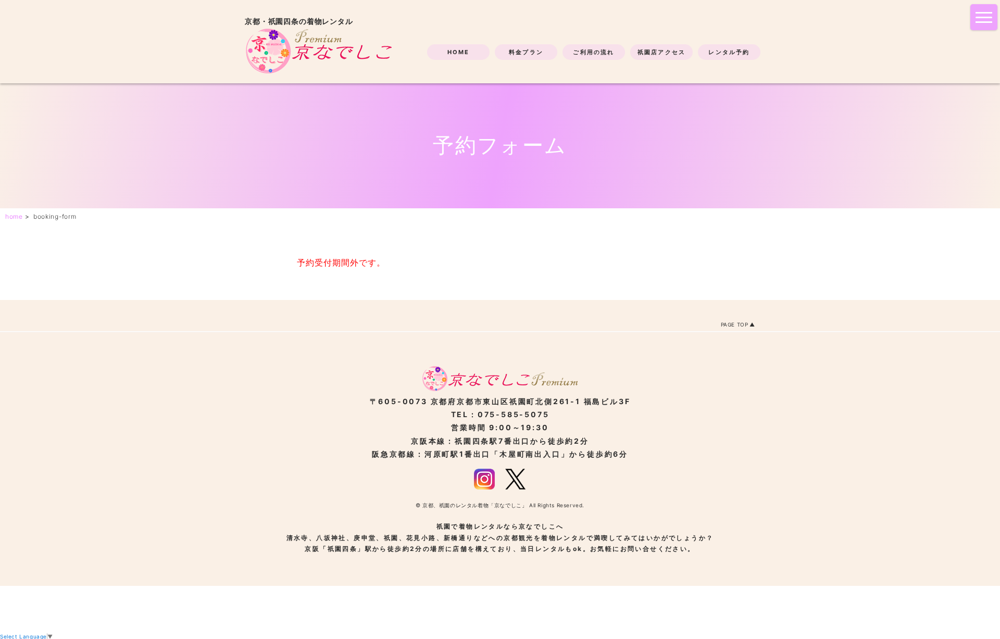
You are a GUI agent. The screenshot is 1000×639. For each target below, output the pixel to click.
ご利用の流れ (593, 52)
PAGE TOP (734, 324)
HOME (458, 52)
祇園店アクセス (661, 52)
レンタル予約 (728, 52)
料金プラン (526, 52)
